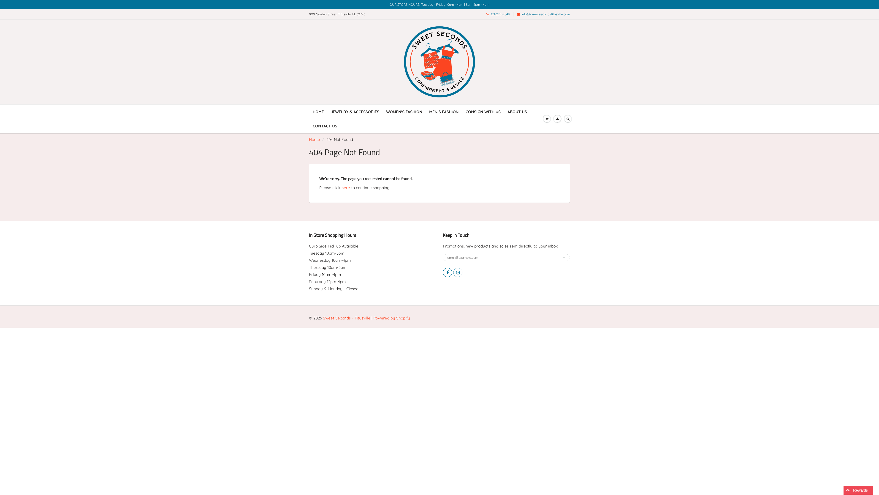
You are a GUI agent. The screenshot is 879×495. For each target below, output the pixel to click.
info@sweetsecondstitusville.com (545, 14)
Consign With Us (483, 111)
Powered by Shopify (391, 318)
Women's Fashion (404, 111)
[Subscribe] (564, 257)
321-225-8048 (500, 14)
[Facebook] (447, 272)
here (346, 187)
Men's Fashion (444, 111)
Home (318, 111)
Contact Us (325, 126)
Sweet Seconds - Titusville (346, 318)
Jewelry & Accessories (355, 111)
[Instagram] (457, 272)
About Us (517, 111)
